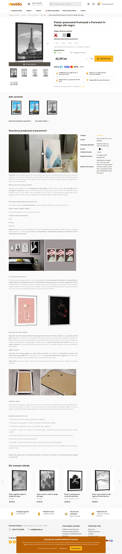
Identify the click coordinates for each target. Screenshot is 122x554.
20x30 (56, 43)
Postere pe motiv (33, 15)
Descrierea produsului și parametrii (19, 121)
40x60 (70, 43)
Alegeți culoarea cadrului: (63, 31)
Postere (23, 15)
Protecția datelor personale (70, 531)
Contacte (91, 534)
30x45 (63, 43)
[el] (112, 540)
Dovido (82, 86)
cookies (26, 544)
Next (47, 43)
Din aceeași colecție (41, 121)
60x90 (76, 43)
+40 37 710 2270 (18, 529)
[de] (107, 540)
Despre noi (91, 529)
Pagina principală (14, 15)
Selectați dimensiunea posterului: (66, 39)
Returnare (65, 536)
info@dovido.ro (36, 529)
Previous (2, 481)
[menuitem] (17, 10)
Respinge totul (63, 548)
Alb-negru (43, 15)
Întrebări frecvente (93, 531)
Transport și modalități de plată (71, 534)
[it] (109, 540)
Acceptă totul (76, 548)
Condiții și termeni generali (70, 529)
